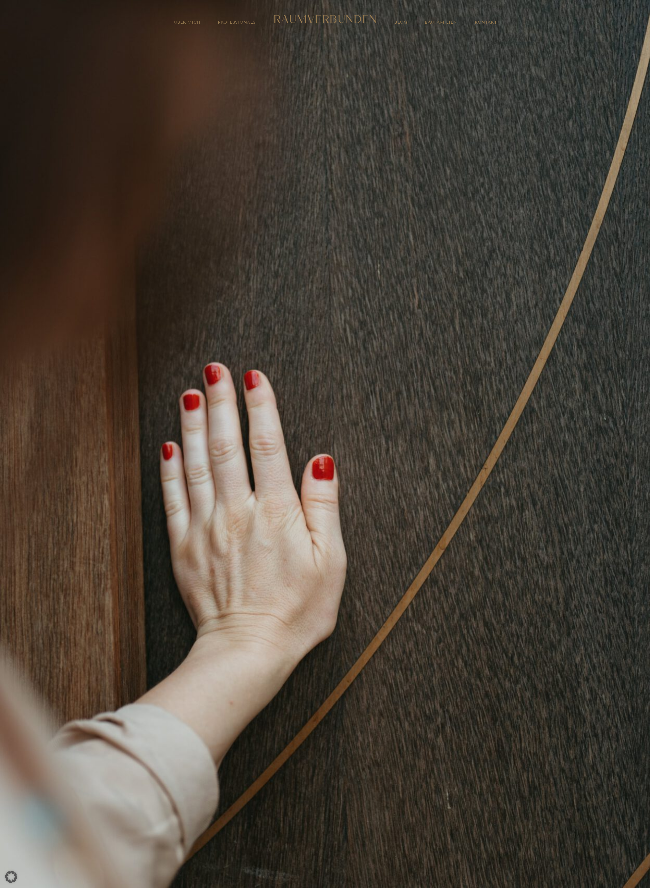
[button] (11, 877)
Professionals (237, 22)
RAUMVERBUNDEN (325, 17)
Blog (400, 22)
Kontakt (486, 22)
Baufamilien (441, 22)
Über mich (187, 22)
